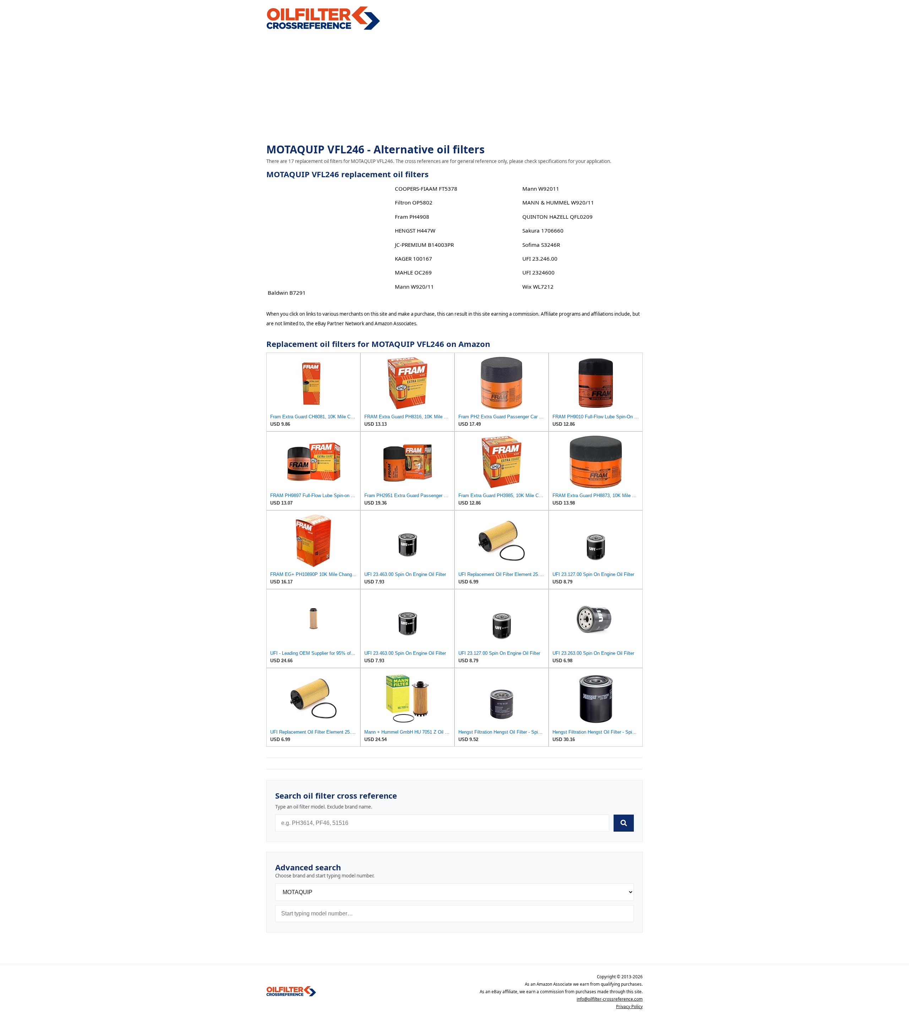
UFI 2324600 (538, 272)
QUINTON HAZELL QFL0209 (557, 216)
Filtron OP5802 (413, 202)
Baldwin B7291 (287, 292)
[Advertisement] (454, 87)
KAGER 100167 (413, 258)
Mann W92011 (540, 188)
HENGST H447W (415, 230)
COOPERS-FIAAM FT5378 (426, 188)
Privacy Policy (629, 1006)
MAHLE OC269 (413, 272)
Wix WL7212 (538, 286)
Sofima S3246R (541, 244)
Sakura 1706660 (543, 230)
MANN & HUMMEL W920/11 (558, 202)
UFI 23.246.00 (539, 258)
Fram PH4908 (412, 216)
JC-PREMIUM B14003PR (424, 244)
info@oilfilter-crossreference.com (610, 999)
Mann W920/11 (414, 286)
